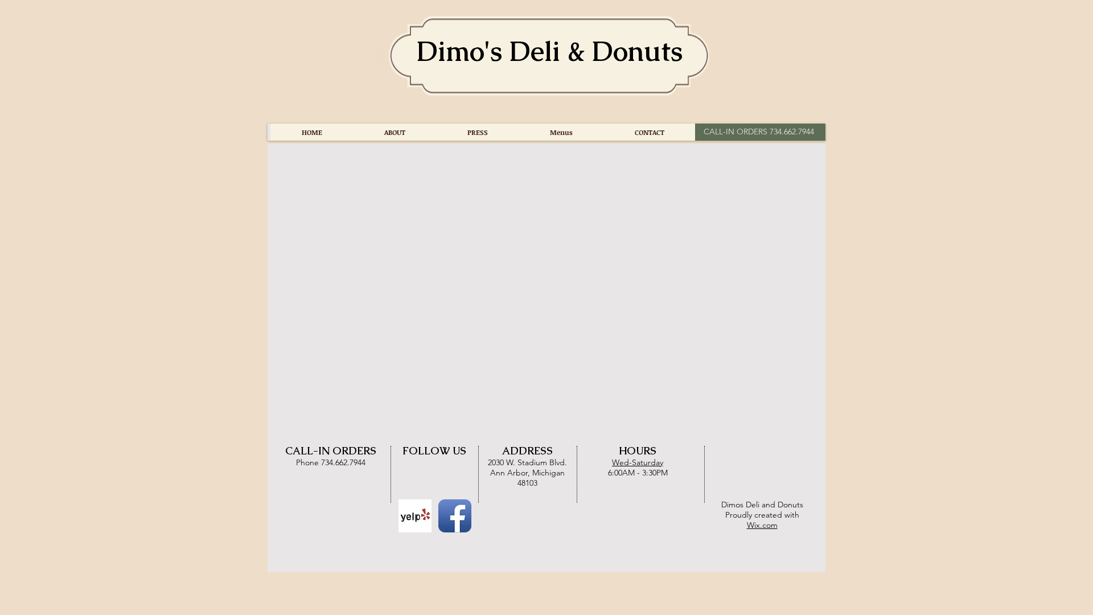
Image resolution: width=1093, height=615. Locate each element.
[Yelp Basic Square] (415, 515)
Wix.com (762, 525)
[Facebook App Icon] (454, 515)
